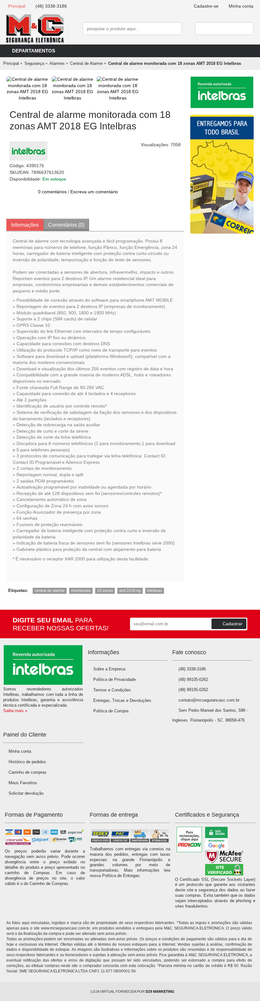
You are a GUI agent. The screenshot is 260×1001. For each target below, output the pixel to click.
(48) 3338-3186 (192, 669)
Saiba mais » (15, 710)
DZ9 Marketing (160, 991)
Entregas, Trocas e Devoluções (122, 700)
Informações (25, 225)
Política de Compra (110, 711)
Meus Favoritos (23, 782)
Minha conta (20, 751)
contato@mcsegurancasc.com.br (209, 700)
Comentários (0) (66, 225)
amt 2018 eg (130, 590)
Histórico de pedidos (27, 761)
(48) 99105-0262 (193, 679)
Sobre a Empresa (109, 669)
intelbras (154, 590)
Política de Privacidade (114, 679)
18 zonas (105, 590)
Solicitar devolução (26, 793)
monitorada (81, 590)
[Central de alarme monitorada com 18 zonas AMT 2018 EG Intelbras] (27, 88)
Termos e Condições (112, 690)
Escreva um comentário (94, 191)
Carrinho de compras (28, 772)
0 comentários (52, 191)
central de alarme (50, 590)
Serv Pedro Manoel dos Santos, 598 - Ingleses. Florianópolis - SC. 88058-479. (210, 715)
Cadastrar (233, 623)
